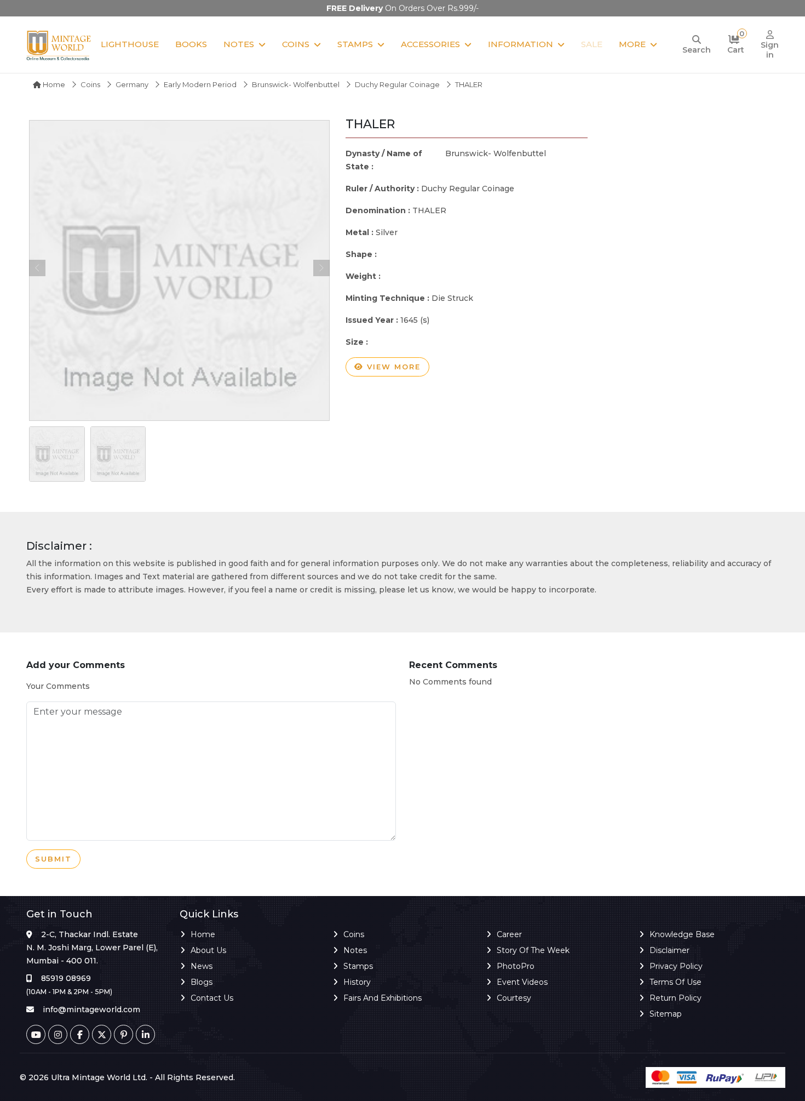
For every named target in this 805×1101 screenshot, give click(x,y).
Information (520, 44)
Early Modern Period (200, 84)
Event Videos (522, 982)
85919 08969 (66, 978)
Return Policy (675, 998)
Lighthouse (130, 44)
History (357, 982)
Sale (591, 44)
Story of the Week (533, 950)
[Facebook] (79, 1034)
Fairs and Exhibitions (382, 998)
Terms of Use (675, 982)
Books (191, 44)
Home (53, 84)
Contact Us (212, 998)
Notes (238, 44)
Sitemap (665, 1014)
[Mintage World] (59, 45)
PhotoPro (515, 966)
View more (392, 366)
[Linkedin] (145, 1034)
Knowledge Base (682, 934)
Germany (132, 84)
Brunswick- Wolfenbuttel (296, 84)
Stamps (355, 44)
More (632, 44)
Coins (295, 44)
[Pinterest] (123, 1034)
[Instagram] (57, 1034)
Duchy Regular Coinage (397, 84)
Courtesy (514, 998)
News (201, 966)
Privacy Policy (676, 966)
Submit (53, 858)
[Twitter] (101, 1034)
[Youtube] (35, 1034)
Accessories (430, 44)
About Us (208, 950)
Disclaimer (669, 950)
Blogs (201, 982)
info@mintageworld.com (91, 1009)
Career (509, 934)
